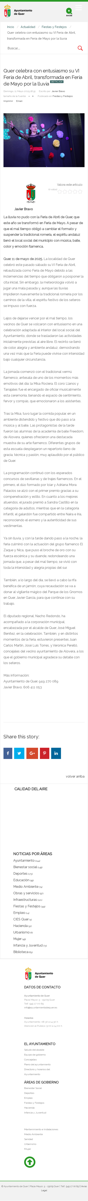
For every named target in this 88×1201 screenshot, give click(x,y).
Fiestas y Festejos (63, 96)
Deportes (29, 1093)
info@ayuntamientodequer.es (40, 1007)
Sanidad (28, 1139)
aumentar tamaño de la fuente (32, 95)
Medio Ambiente (33, 1134)
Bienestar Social (33, 1088)
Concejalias (30, 1059)
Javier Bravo (58, 91)
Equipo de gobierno (35, 1054)
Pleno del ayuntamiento (37, 1064)
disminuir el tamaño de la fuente (29, 95)
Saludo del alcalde (34, 1049)
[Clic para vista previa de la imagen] (44, 140)
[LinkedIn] (56, 753)
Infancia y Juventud (35, 1112)
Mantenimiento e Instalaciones (41, 1129)
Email (19, 101)
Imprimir (8, 101)
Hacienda (29, 1107)
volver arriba (75, 776)
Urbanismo (30, 1144)
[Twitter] (19, 753)
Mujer (27, 1149)
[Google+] (32, 753)
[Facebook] (7, 753)
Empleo (28, 1098)
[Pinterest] (44, 753)
